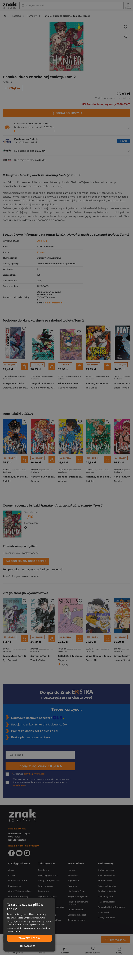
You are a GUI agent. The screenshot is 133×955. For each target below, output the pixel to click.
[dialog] (29, 925)
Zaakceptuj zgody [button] (29, 938)
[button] (29, 946)
